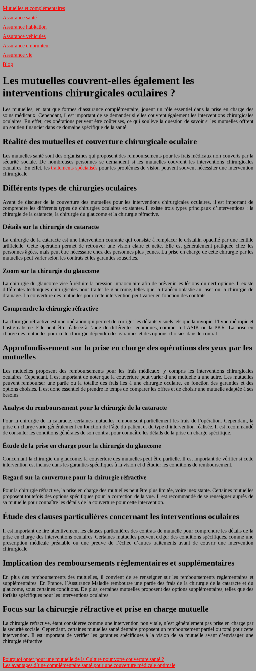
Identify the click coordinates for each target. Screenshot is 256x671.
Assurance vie (17, 55)
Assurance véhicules (24, 36)
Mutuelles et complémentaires (34, 8)
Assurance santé (20, 17)
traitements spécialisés (75, 168)
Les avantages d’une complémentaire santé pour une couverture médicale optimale (89, 665)
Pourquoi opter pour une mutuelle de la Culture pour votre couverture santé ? (83, 659)
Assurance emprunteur (26, 45)
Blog (8, 64)
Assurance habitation (25, 27)
